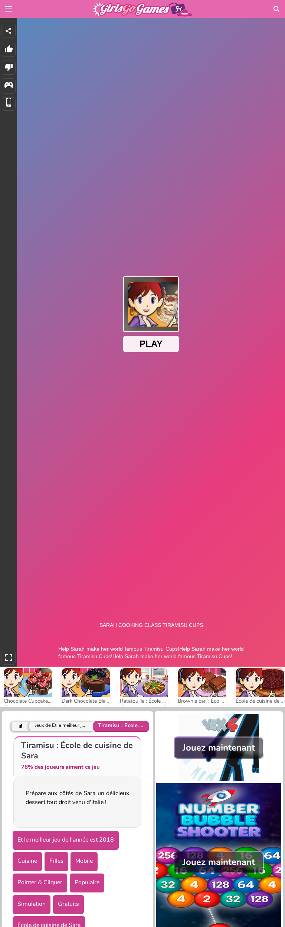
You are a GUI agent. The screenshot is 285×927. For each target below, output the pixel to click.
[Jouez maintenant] (218, 779)
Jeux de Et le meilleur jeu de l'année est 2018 (60, 725)
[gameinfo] (9, 86)
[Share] (8, 31)
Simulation (31, 904)
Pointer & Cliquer (39, 882)
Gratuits (68, 904)
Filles (56, 861)
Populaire (87, 882)
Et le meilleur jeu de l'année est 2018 (65, 840)
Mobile (84, 861)
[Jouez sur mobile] (9, 104)
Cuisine (27, 861)
